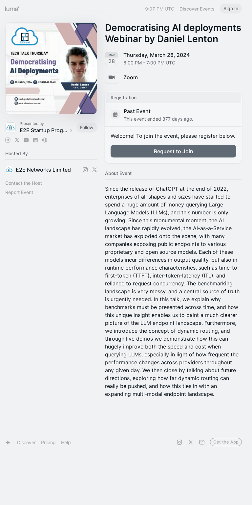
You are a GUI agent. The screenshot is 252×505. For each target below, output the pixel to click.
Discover (26, 442)
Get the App (226, 442)
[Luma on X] (190, 442)
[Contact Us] (201, 442)
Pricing (48, 442)
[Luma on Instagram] (179, 442)
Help (66, 442)
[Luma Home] (12, 8)
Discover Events (197, 9)
